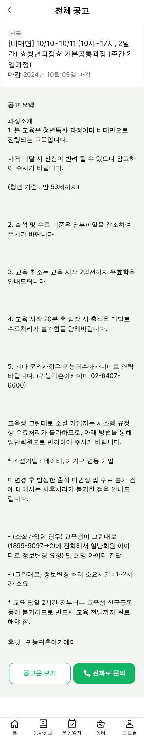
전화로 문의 (109, 672)
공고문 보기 (39, 672)
